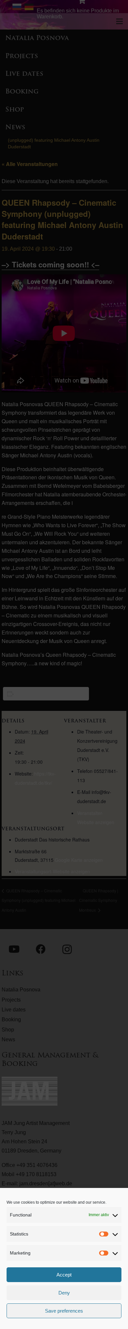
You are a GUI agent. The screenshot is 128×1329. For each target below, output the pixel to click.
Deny (64, 1293)
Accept (64, 1274)
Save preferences (64, 1311)
